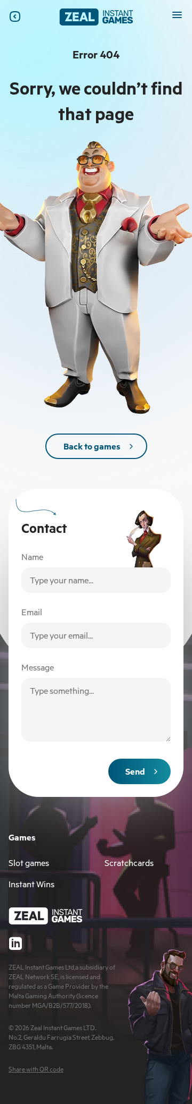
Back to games (92, 446)
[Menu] (177, 15)
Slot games (29, 863)
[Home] (96, 17)
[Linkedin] (15, 943)
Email (31, 612)
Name (32, 557)
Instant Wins (31, 884)
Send (135, 771)
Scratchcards (129, 863)
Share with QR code (36, 1069)
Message (37, 667)
